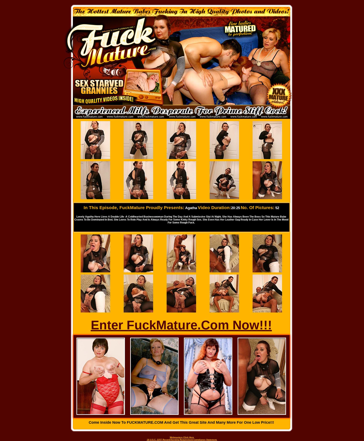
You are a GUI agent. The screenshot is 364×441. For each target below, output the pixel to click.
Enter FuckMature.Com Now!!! (181, 325)
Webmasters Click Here (182, 437)
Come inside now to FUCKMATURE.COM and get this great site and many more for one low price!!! (181, 422)
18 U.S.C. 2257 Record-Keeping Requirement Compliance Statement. (182, 439)
